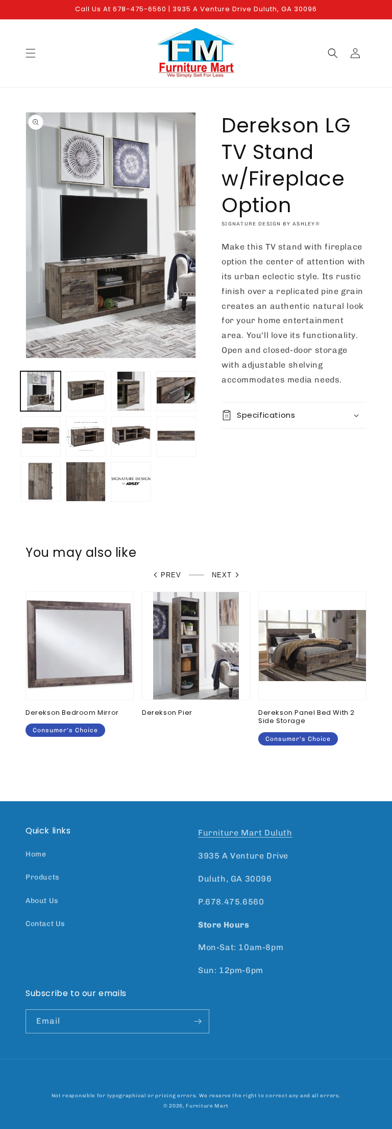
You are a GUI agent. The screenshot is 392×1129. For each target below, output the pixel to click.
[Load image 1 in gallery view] (40, 391)
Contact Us (45, 923)
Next (222, 575)
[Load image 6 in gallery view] (86, 436)
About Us (42, 900)
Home (36, 854)
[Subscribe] (197, 1021)
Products (43, 877)
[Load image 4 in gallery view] (176, 391)
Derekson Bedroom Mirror (72, 713)
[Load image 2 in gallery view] (86, 391)
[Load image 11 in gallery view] (131, 482)
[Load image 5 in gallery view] (40, 436)
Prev (171, 575)
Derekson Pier (167, 713)
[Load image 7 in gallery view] (131, 436)
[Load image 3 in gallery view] (131, 391)
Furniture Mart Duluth (245, 833)
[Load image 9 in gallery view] (40, 482)
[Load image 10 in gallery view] (86, 482)
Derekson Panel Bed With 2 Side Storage (306, 717)
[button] (30, 53)
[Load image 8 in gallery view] (176, 436)
